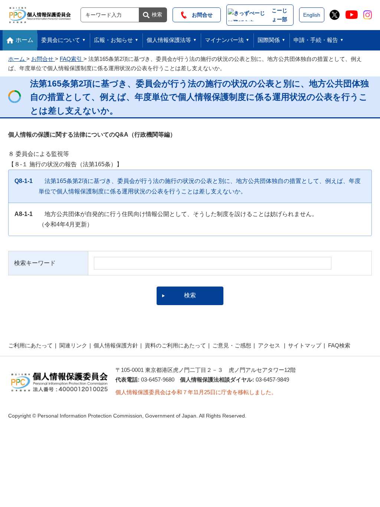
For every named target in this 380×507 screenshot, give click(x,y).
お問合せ (200, 15)
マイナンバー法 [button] (224, 40)
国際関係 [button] (269, 40)
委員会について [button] (60, 40)
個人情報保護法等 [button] (169, 40)
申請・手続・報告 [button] (316, 40)
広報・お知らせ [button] (113, 40)
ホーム (24, 40)
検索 (157, 14)
